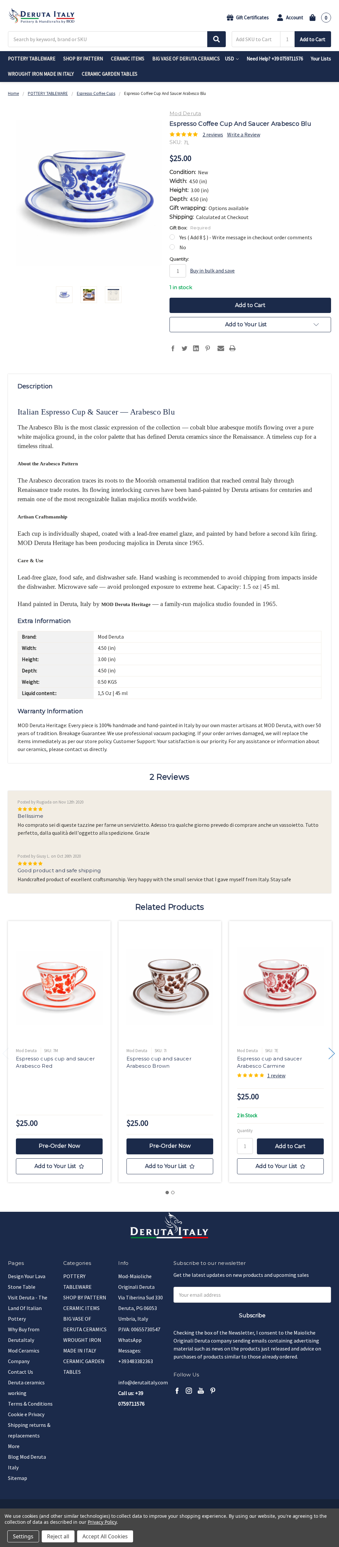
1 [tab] (167, 1192)
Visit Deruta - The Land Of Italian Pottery (27, 1308)
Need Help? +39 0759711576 (275, 58)
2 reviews (213, 134)
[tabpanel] (59, 1051)
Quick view (59, 986)
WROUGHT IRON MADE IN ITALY (41, 74)
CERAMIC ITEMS (127, 58)
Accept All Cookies (105, 1536)
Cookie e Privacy (26, 1414)
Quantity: (179, 259)
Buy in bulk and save (212, 270)
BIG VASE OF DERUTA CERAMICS (186, 58)
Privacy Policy (102, 1522)
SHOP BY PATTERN (83, 58)
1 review (276, 1075)
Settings (23, 1536)
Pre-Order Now (59, 1146)
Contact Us (20, 1371)
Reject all (58, 1536)
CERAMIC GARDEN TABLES (109, 74)
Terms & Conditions (30, 1403)
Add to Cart (312, 39)
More (14, 1446)
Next (331, 1053)
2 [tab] (172, 1192)
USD (230, 58)
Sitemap (17, 1478)
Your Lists (321, 58)
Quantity (245, 1130)
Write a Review (243, 134)
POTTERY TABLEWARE (31, 58)
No (182, 247)
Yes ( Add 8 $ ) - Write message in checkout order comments (245, 237)
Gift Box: (190, 227)
